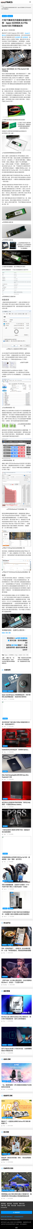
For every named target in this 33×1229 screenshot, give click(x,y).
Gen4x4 (20, 655)
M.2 (24, 655)
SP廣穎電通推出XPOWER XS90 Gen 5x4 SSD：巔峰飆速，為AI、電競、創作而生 (16, 858)
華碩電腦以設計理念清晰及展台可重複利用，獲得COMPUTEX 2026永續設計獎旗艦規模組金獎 (16, 1195)
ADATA (9, 1081)
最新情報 (7, 991)
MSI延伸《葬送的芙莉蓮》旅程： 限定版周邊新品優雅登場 (16, 1159)
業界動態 (5, 718)
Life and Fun (7, 923)
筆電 (8, 1205)
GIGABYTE (10, 1117)
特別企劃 (13, 1205)
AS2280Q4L (11, 655)
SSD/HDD (4, 16)
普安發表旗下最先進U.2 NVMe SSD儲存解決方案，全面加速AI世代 (16, 723)
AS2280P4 (18, 37)
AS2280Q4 (25, 37)
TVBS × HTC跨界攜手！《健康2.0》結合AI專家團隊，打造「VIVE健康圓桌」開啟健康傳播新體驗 (16, 949)
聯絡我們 (17, 1212)
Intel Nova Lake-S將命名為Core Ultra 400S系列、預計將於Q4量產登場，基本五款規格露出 (16, 1018)
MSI (9, 1154)
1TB (7, 633)
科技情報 (10, 1013)
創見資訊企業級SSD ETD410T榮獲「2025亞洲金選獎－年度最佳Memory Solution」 (16, 803)
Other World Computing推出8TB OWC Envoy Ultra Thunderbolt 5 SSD (15, 776)
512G (3, 633)
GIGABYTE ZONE (8, 1095)
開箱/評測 (10, 16)
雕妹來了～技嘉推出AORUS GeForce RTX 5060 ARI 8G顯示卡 (15, 1122)
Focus (16, 655)
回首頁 (2, 6)
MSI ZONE (6, 1132)
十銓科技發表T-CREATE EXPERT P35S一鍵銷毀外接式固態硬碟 (16, 831)
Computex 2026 (5, 1190)
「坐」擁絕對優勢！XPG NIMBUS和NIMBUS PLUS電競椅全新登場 (16, 1086)
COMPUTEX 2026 (8, 1168)
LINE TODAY (14, 645)
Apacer (6, 655)
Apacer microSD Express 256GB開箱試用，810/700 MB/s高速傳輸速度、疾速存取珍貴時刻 (16, 696)
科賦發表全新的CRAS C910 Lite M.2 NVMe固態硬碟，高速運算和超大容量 (24, 659)
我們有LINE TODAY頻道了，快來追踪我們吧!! (12, 1216)
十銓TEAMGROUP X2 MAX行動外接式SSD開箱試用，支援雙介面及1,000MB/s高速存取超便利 (16, 913)
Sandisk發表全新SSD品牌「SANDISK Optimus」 (15, 750)
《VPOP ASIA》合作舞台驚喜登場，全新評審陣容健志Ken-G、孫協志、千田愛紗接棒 (16, 981)
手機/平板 (3, 1205)
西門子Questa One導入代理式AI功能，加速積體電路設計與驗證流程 (16, 1050)
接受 (16, 1227)
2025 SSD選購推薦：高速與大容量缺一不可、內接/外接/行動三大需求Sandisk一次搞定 (16, 886)
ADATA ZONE (7, 1059)
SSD (27, 655)
